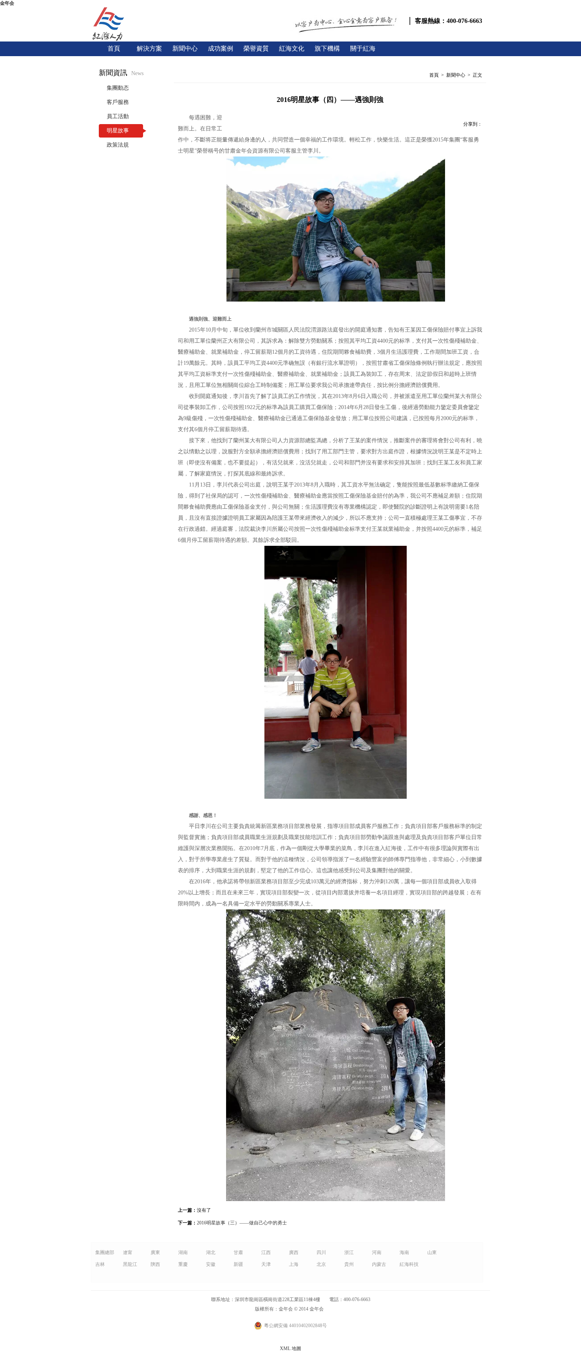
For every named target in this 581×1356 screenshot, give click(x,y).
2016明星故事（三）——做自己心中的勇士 (242, 1223)
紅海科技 (409, 1264)
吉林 (100, 1264)
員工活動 (118, 116)
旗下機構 (327, 48)
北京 (321, 1264)
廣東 (155, 1252)
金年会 (7, 3)
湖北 (210, 1252)
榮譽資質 (256, 48)
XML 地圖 (290, 1348)
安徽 (210, 1264)
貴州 (349, 1264)
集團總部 (104, 1252)
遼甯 (127, 1252)
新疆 (238, 1264)
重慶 (183, 1264)
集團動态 (118, 88)
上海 (293, 1264)
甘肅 (238, 1252)
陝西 (155, 1264)
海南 (404, 1252)
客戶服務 (118, 102)
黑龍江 (130, 1264)
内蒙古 (379, 1264)
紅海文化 (291, 48)
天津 (266, 1264)
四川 (321, 1252)
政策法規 (118, 145)
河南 (376, 1252)
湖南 (183, 1252)
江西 (266, 1252)
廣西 (293, 1252)
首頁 (114, 48)
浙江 (349, 1252)
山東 (432, 1252)
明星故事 (118, 131)
